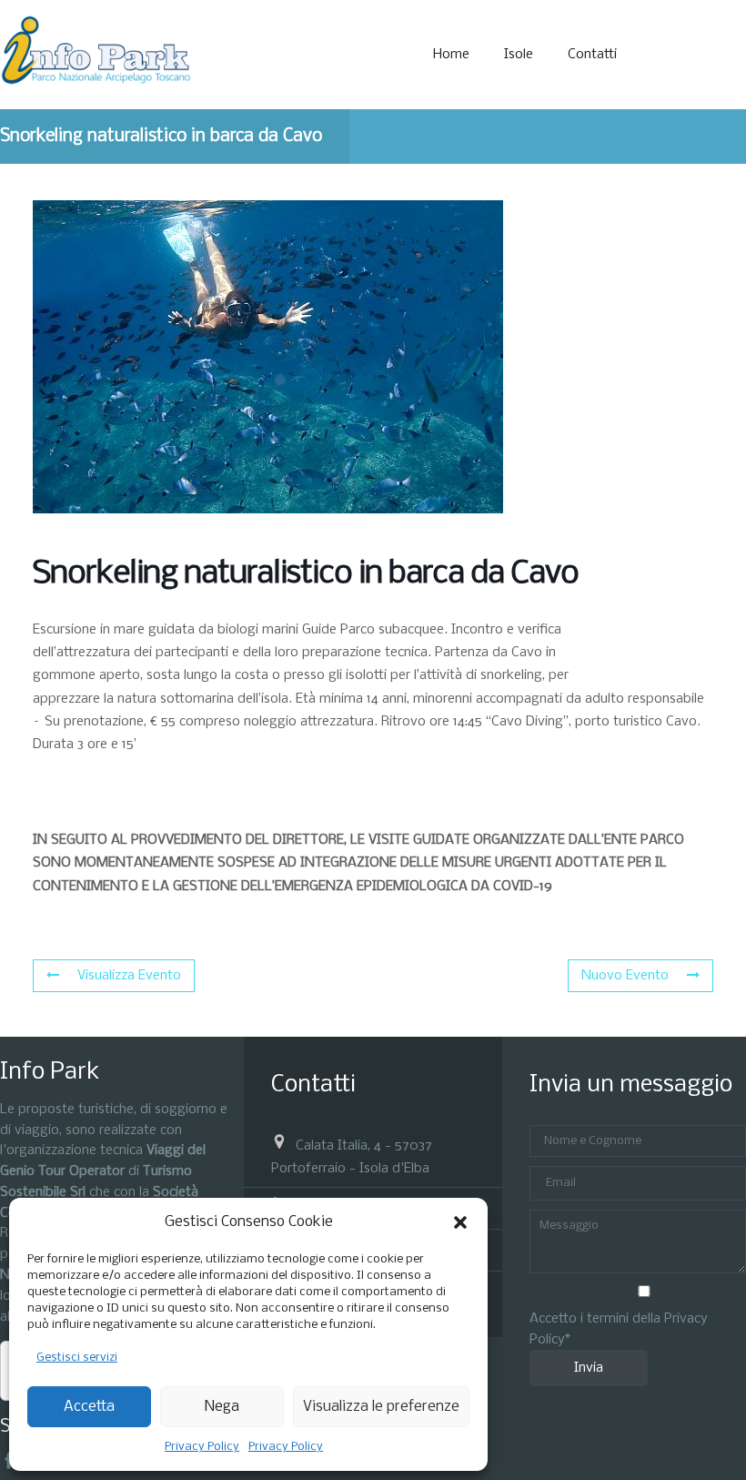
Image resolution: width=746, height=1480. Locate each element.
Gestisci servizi (76, 1357)
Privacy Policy (202, 1447)
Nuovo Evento (625, 975)
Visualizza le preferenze (381, 1406)
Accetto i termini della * (618, 1329)
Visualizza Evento (129, 975)
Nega (222, 1406)
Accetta (89, 1406)
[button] (460, 1222)
